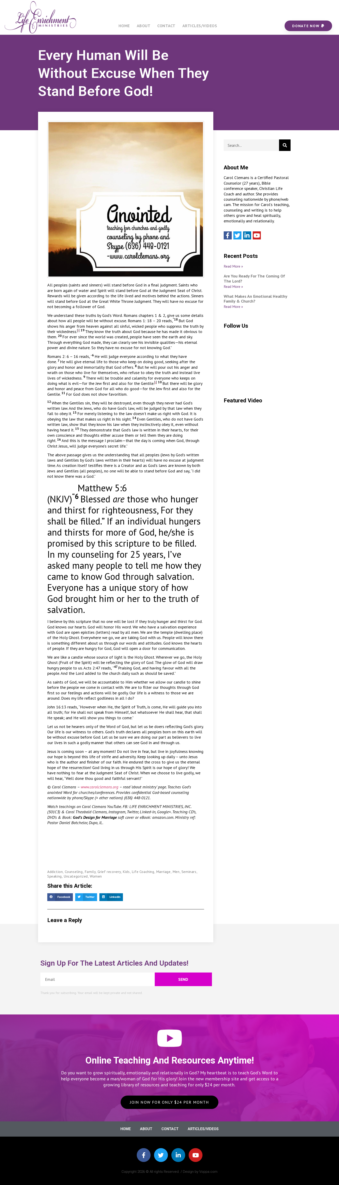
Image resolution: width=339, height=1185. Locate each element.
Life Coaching (143, 871)
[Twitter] (237, 235)
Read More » (233, 266)
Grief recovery (109, 871)
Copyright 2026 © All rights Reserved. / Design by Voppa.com (169, 1172)
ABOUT (144, 25)
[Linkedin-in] (178, 1155)
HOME (124, 25)
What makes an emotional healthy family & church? (255, 299)
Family (90, 871)
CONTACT (166, 25)
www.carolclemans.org (99, 787)
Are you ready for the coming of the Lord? (254, 278)
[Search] (285, 145)
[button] (60, 897)
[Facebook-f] (144, 1155)
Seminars (188, 871)
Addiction (55, 871)
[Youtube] (257, 235)
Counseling (74, 871)
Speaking (54, 876)
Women (96, 876)
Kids (126, 871)
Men (176, 871)
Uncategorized (76, 876)
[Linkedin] (247, 235)
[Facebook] (228, 235)
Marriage (163, 871)
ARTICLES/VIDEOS (199, 25)
